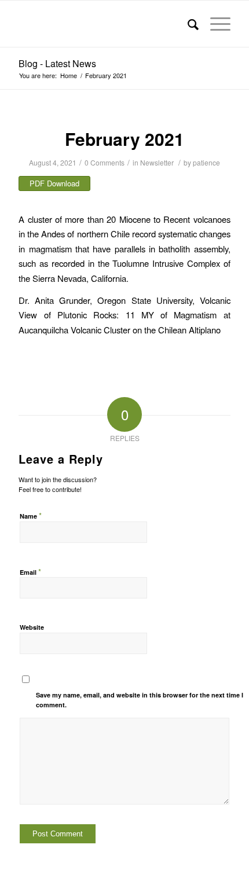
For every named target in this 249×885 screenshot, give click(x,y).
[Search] (187, 24)
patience (206, 162)
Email (30, 571)
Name (31, 515)
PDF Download (54, 183)
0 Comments (104, 162)
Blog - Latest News (57, 63)
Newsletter (157, 162)
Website (32, 627)
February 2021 (124, 138)
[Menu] (214, 24)
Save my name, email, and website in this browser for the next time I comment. (139, 700)
